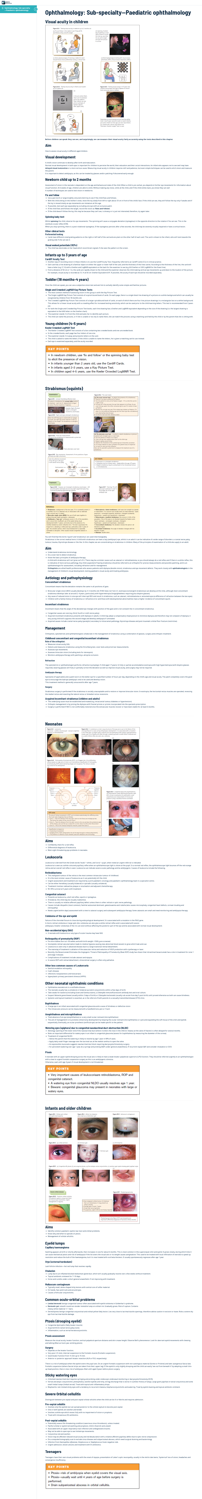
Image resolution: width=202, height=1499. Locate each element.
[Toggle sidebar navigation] (34, 9)
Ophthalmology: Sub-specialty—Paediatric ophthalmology (17, 9)
